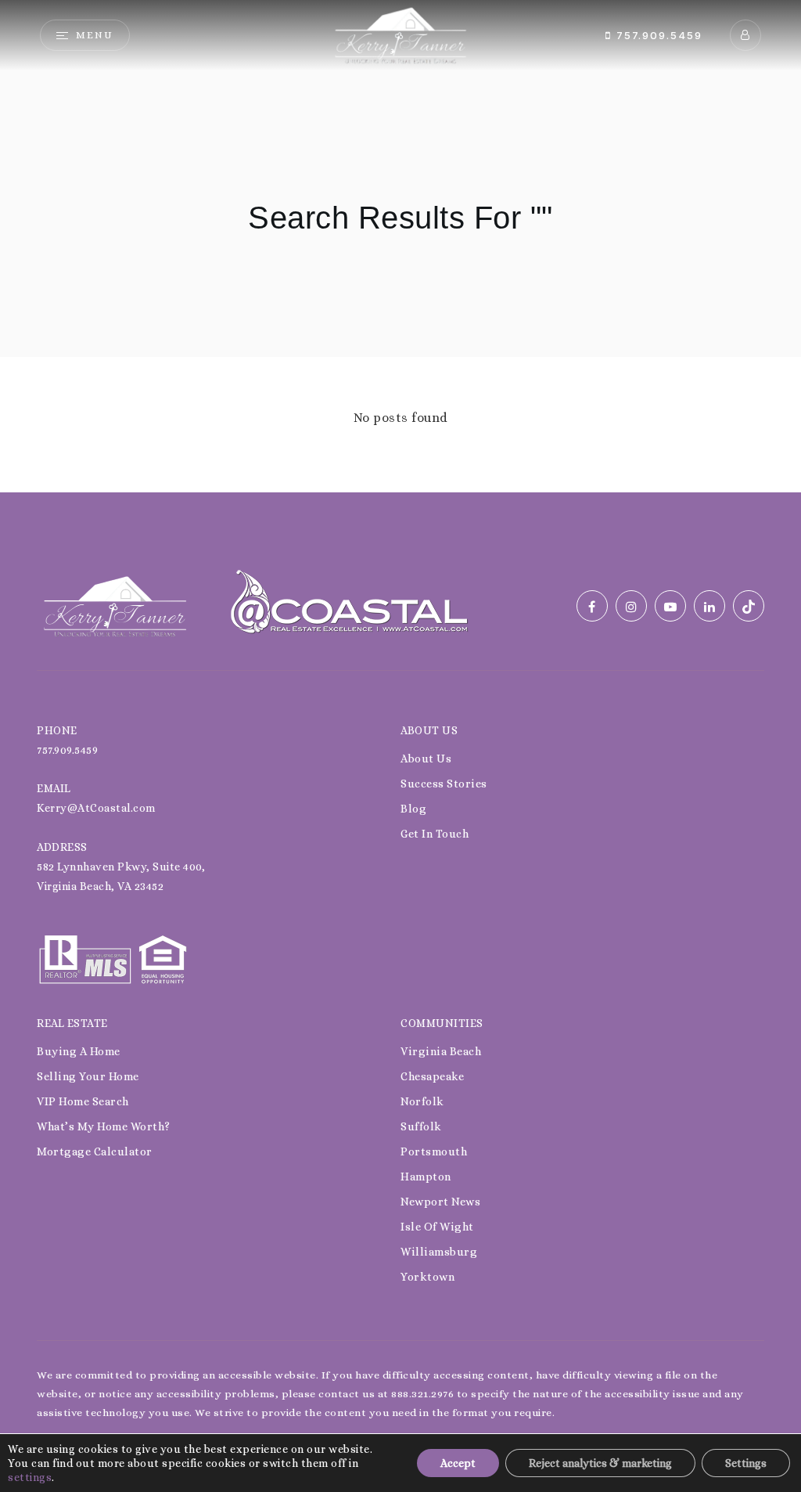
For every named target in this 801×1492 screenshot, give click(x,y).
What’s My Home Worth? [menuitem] (104, 1126)
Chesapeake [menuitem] (432, 1076)
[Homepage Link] (400, 34)
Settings (746, 1463)
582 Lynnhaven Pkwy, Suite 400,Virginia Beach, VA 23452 (121, 876)
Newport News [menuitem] (440, 1201)
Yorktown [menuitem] (427, 1276)
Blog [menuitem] (413, 808)
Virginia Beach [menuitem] (440, 1051)
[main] (400, 246)
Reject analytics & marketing (600, 1463)
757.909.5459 (657, 35)
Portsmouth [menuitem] (433, 1151)
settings (30, 1477)
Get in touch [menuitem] (434, 833)
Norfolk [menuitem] (422, 1101)
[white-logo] (115, 604)
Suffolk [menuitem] (421, 1126)
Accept (458, 1463)
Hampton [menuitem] (425, 1176)
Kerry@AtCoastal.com (96, 808)
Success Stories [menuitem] (443, 783)
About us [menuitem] (425, 758)
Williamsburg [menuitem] (438, 1251)
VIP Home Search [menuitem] (83, 1101)
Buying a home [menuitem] (78, 1051)
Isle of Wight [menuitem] (437, 1226)
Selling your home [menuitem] (88, 1076)
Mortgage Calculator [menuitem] (95, 1151)
